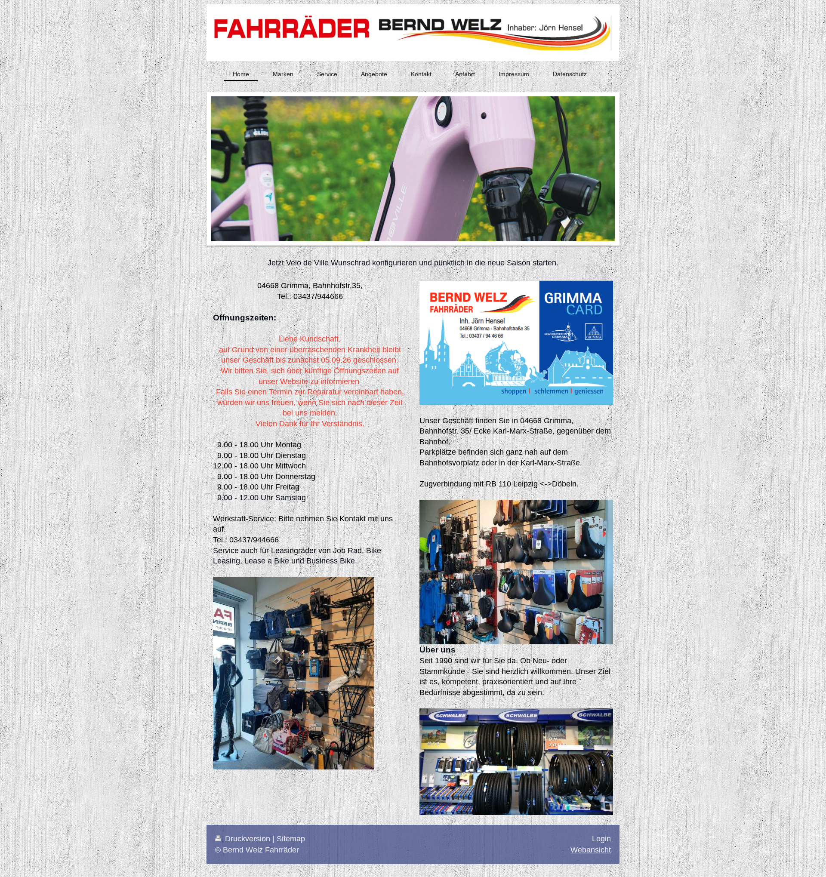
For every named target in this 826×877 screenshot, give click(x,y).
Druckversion (247, 838)
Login (601, 838)
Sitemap (291, 838)
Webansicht (590, 850)
